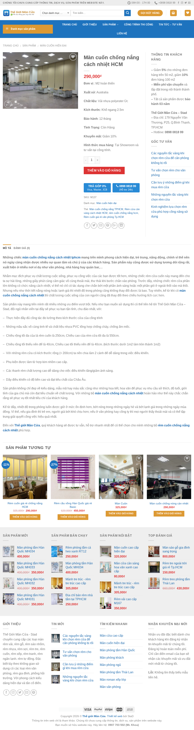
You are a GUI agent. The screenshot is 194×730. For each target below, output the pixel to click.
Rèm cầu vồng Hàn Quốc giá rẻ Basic (73, 505)
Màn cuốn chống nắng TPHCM (106, 209)
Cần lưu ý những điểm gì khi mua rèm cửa (170, 185)
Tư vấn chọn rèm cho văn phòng (168, 173)
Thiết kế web (114, 716)
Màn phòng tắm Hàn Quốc (117, 650)
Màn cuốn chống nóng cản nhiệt (169, 503)
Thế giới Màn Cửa (94, 716)
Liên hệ (122, 33)
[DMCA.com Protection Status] (70, 709)
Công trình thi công (138, 24)
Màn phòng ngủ (110, 664)
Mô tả (7, 248)
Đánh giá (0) (22, 248)
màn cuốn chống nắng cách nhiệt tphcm (51, 257)
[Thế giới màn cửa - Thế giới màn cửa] (18, 13)
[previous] (3, 490)
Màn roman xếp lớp (113, 679)
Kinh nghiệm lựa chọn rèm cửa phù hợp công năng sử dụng (169, 211)
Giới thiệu (90, 24)
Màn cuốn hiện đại (53, 45)
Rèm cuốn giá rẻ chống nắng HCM (25, 505)
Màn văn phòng (110, 686)
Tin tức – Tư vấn (170, 24)
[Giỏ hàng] (173, 13)
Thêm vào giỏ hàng (104, 170)
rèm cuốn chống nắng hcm (123, 213)
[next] (191, 490)
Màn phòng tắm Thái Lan (116, 672)
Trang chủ (69, 24)
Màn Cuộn (121, 503)
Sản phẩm (109, 24)
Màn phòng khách (112, 657)
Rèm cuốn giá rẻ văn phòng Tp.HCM (104, 217)
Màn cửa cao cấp (111, 635)
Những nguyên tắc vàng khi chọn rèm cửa (169, 197)
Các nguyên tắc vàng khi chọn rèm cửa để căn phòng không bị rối (170, 158)
